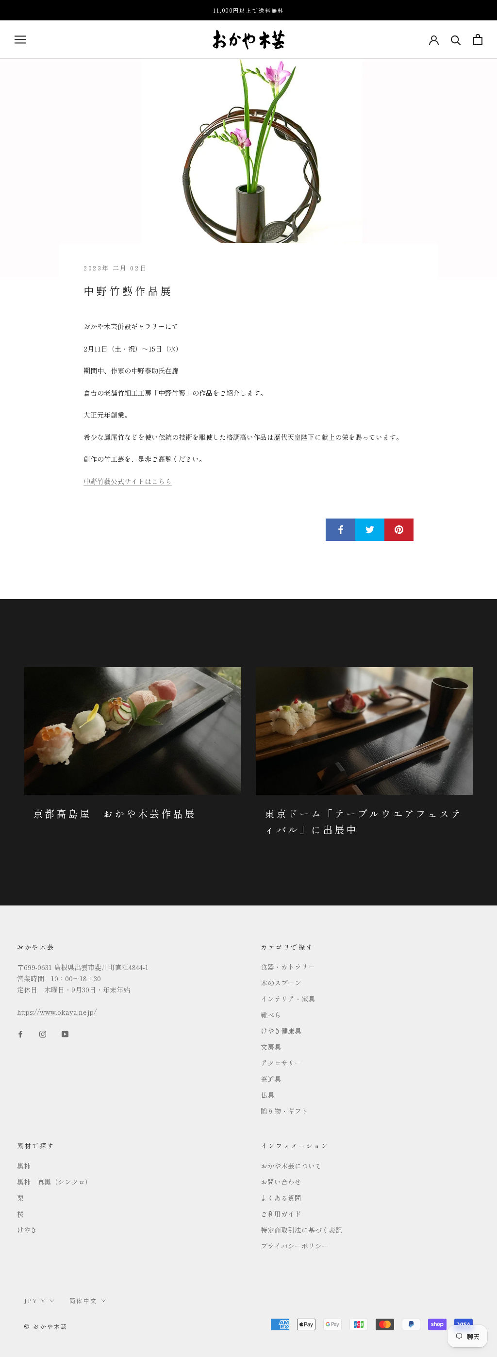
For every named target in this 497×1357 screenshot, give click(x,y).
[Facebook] (20, 1033)
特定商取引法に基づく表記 (301, 1230)
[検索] (456, 39)
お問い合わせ (281, 1182)
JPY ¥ (35, 1300)
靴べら (271, 1015)
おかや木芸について (291, 1166)
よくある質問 (281, 1198)
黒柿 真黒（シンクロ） (54, 1182)
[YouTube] (65, 1033)
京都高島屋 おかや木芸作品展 (114, 813)
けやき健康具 (281, 1031)
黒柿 (24, 1166)
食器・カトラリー (288, 967)
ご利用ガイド (281, 1214)
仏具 (267, 1095)
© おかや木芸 (46, 1326)
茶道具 (271, 1079)
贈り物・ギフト (284, 1111)
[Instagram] (42, 1033)
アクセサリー (281, 1063)
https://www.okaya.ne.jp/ (57, 1012)
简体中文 (83, 1300)
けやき (27, 1230)
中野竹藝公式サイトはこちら (127, 481)
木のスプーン (281, 983)
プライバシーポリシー (295, 1246)
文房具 (271, 1047)
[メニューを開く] (20, 39)
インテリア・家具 (288, 999)
